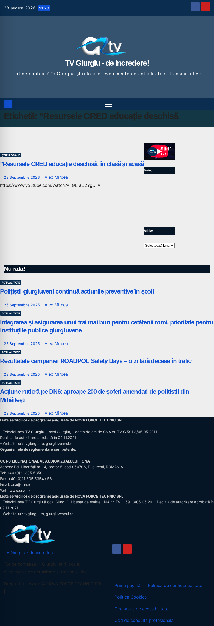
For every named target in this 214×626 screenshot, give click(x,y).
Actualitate (11, 282)
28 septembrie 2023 (22, 177)
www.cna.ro (20, 490)
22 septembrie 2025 (22, 413)
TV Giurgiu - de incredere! (107, 63)
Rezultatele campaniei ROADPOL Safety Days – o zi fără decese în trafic (95, 360)
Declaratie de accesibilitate (141, 608)
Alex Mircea (56, 177)
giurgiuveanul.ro (59, 443)
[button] (206, 104)
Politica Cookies (131, 597)
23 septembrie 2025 (22, 343)
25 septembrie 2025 (22, 305)
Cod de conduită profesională (144, 620)
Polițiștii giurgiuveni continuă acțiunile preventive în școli (77, 291)
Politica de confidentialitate (175, 585)
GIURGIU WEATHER (159, 200)
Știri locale (11, 155)
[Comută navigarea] (108, 104)
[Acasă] (8, 104)
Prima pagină (127, 585)
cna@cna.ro (21, 484)
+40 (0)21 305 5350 (25, 473)
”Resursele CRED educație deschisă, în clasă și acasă (72, 163)
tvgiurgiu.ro (34, 443)
